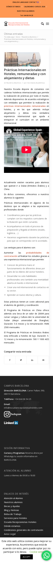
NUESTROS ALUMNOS (25, 11)
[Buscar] (41, 24)
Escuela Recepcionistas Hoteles (20, 522)
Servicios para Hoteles (15, 518)
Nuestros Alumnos (13, 83)
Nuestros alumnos (13, 502)
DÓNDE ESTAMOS (13, 6)
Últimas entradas (13, 33)
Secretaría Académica (36, 83)
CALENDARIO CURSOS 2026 (34, 6)
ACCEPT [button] (26, 556)
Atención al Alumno (13, 498)
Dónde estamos (12, 525)
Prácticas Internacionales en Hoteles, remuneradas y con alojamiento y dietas (25, 74)
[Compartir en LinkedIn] (32, 360)
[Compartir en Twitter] (20, 360)
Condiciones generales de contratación (23, 529)
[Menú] (47, 23)
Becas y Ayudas (12, 506)
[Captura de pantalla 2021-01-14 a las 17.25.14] (23, 59)
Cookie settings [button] (38, 551)
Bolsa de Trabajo (12, 514)
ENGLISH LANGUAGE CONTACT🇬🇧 (26, 2)
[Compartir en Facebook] (9, 360)
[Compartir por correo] (43, 360)
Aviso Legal (9, 533)
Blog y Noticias (11, 510)
